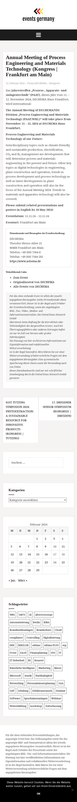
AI (30, 614)
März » (22, 580)
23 (46, 562)
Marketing (44, 668)
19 (12, 562)
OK (38, 793)
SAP (12, 690)
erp (64, 645)
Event (13, 652)
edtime (36, 645)
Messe (57, 668)
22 (37, 562)
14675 (22, 614)
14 (29, 554)
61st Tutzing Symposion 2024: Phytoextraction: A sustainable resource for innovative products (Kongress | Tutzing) (20, 420)
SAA (61, 683)
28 (29, 570)
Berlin (36, 622)
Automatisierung (19, 622)
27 (20, 570)
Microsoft (15, 675)
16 (46, 554)
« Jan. (12, 580)
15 (37, 554)
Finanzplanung (38, 652)
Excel (23, 652)
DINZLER (23, 645)
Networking (17, 683)
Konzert (39, 660)
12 (12, 554)
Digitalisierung (51, 637)
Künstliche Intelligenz (22, 668)
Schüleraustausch (42, 690)
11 (63, 546)
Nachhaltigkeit (44, 675)
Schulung (23, 690)
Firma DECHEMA (37, 83)
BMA (46, 622)
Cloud (58, 630)
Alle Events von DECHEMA (31, 286)
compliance (16, 637)
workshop (36, 706)
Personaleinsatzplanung (41, 683)
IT (60, 652)
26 (12, 570)
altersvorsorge (43, 614)
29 (37, 570)
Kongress (54, 83)
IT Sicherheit (17, 660)
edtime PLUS (51, 645)
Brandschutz (44, 630)
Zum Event (20, 277)
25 (63, 562)
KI (29, 660)
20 (20, 562)
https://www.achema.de (25, 261)
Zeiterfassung (53, 706)
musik (28, 675)
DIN (12, 645)
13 (20, 554)
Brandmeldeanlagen (21, 630)
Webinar (56, 698)
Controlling (33, 637)
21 (29, 562)
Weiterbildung (18, 706)
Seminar (60, 690)
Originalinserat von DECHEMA (33, 282)
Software (15, 698)
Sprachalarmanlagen (35, 698)
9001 (12, 614)
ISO (53, 652)
